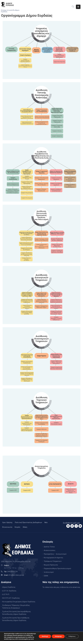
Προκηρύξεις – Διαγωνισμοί (55, 554)
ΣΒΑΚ (46, 576)
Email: (14, 575)
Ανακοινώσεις (49, 550)
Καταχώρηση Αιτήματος (53, 558)
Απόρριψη (58, 636)
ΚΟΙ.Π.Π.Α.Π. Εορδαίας (11, 598)
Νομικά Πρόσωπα (51, 565)
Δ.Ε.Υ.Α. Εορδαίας (9, 591)
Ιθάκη (25, 527)
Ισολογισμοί (49, 572)
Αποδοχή (45, 636)
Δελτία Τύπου (49, 547)
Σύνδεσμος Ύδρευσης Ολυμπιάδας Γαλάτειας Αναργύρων (16, 606)
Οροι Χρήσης (7, 522)
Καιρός (17, 527)
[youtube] (80, 526)
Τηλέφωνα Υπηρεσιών (53, 561)
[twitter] (72, 526)
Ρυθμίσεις (72, 636)
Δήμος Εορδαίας (8, 587)
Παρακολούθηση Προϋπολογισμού (57, 568)
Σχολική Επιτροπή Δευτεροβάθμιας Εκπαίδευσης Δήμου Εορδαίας (16, 612)
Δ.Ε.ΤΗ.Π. (6, 594)
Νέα (46, 522)
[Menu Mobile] (78, 7)
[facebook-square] (68, 526)
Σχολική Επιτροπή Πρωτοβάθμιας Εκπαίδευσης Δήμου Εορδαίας (15, 619)
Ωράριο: (6, 565)
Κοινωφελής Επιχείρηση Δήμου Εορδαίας (18, 602)
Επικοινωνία (7, 527)
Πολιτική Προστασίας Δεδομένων (28, 522)
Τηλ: (11, 571)
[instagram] (76, 526)
